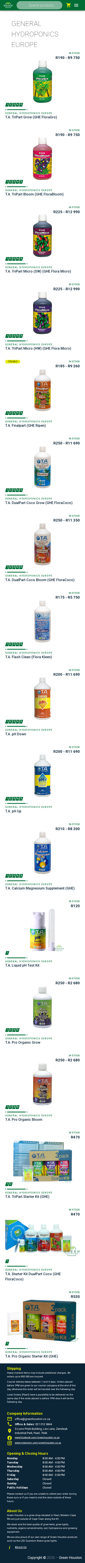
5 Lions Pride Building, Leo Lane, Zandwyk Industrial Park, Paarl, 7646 (41, 1431)
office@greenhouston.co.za (32, 1419)
